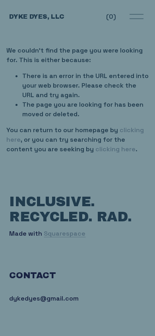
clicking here (115, 149)
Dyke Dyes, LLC (36, 16)
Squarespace (64, 233)
